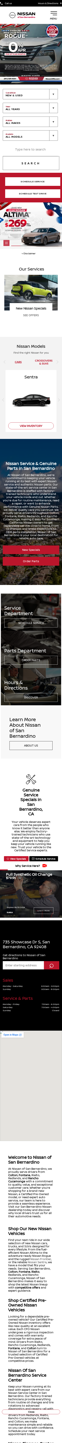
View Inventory (31, 426)
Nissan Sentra (37, 1262)
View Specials (18, 858)
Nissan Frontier (40, 1259)
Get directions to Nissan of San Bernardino (24, 956)
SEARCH (31, 163)
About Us (31, 745)
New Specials (31, 550)
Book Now (31, 315)
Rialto (35, 1272)
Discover (31, 697)
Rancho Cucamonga (23, 1179)
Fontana (24, 1175)
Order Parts (31, 561)
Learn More (43, 910)
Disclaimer (10, 912)
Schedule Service (31, 623)
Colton (13, 1175)
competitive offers (27, 1287)
